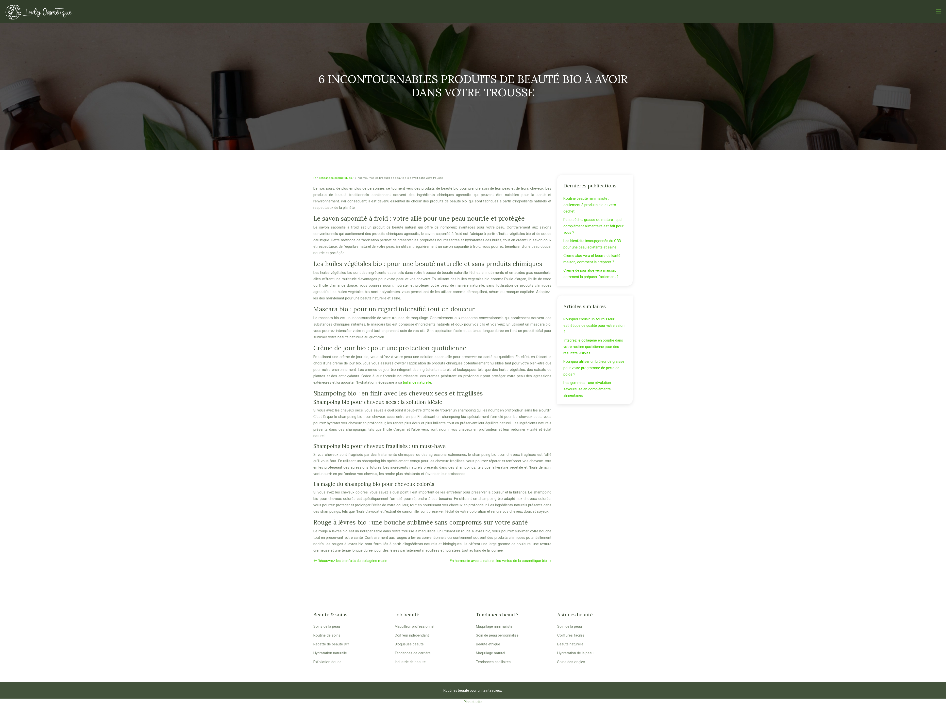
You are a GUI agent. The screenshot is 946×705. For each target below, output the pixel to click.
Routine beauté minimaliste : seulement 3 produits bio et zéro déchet (589, 204)
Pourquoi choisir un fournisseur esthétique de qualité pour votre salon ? (594, 325)
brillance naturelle (417, 382)
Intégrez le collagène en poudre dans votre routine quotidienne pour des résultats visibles (593, 346)
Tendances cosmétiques (335, 178)
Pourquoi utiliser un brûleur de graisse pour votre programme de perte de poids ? (593, 368)
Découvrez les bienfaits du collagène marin (352, 560)
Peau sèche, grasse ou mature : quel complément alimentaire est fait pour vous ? (593, 226)
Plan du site (473, 702)
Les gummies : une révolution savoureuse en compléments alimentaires (587, 389)
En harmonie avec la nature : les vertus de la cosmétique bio (498, 560)
